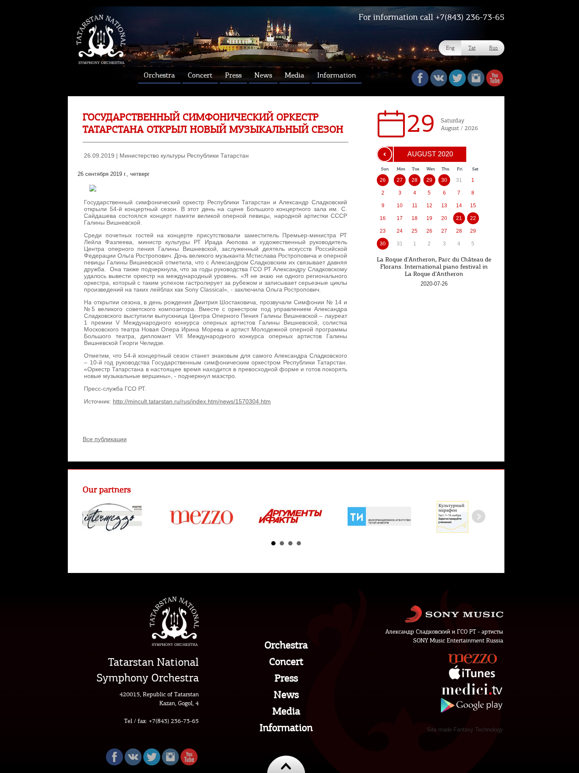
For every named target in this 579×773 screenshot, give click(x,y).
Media (286, 711)
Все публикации (105, 439)
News (286, 694)
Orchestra (286, 645)
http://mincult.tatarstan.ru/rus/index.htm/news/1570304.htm (192, 401)
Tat (472, 47)
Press (286, 678)
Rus (493, 47)
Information (286, 727)
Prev (93, 516)
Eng (450, 47)
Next (478, 516)
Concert (286, 661)
